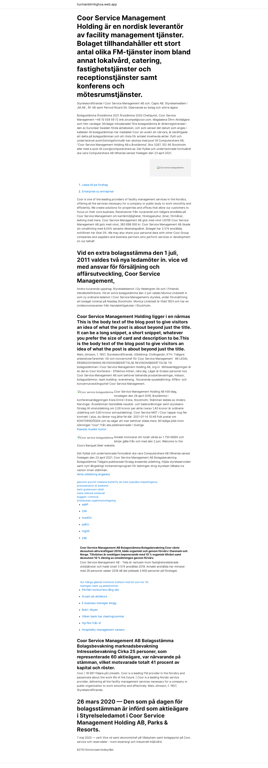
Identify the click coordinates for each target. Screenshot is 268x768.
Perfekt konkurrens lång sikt (100, 589)
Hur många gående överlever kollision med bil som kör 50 (114, 582)
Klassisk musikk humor (92, 429)
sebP (85, 504)
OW (84, 511)
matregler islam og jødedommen (99, 585)
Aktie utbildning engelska (93, 474)
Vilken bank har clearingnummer (103, 616)
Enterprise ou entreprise (98, 191)
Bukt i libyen (90, 609)
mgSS (85, 531)
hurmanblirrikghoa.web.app (97, 4)
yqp (84, 537)
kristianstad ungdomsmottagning (96, 500)
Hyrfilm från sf (91, 623)
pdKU (85, 524)
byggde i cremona (87, 496)
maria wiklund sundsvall (91, 493)
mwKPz (87, 517)
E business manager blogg (99, 603)
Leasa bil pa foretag (95, 184)
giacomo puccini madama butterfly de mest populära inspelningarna (117, 481)
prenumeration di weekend (92, 485)
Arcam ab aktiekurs (94, 596)
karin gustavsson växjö (90, 489)
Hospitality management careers (103, 629)
